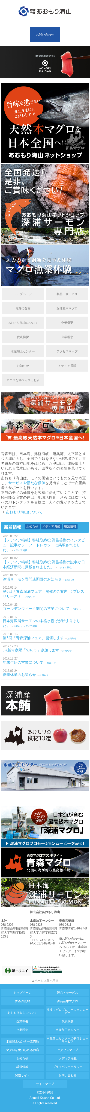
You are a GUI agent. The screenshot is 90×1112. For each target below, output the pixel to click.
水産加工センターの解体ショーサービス (68, 1040)
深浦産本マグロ (67, 308)
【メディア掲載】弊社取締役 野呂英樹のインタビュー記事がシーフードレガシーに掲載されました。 (44, 545)
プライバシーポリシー (68, 1067)
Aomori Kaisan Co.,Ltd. (45, 1098)
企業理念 (67, 337)
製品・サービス (67, 294)
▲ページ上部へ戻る (45, 980)
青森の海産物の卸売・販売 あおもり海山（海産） (45, 11)
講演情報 (70, 526)
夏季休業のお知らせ (19, 675)
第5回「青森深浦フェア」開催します (33, 638)
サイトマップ (45, 1084)
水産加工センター (23, 351)
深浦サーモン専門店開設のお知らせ (32, 579)
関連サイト (22, 1075)
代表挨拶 (23, 337)
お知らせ (23, 365)
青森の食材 (22, 308)
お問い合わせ (45, 34)
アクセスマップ (67, 351)
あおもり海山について (23, 322)
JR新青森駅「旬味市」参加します (31, 650)
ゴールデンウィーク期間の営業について (36, 609)
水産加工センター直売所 (22, 1041)
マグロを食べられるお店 (22, 380)
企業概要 (67, 322)
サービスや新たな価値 (26, 483)
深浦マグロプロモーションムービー (68, 1011)
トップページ (23, 294)
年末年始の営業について (23, 662)
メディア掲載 (67, 365)
